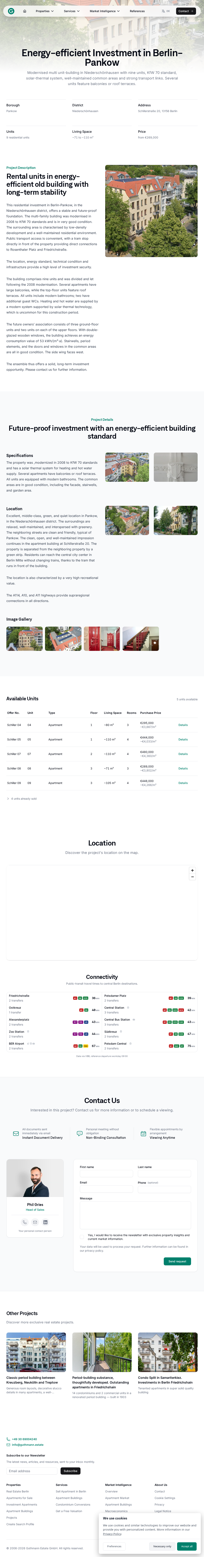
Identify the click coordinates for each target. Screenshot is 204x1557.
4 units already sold (24, 798)
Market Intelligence (103, 11)
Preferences (114, 1546)
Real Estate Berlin (17, 1491)
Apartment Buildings (19, 1511)
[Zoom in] (192, 870)
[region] (102, 913)
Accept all (186, 1546)
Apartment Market (117, 1498)
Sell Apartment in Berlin (71, 1491)
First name (87, 1167)
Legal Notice (163, 1511)
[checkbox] (82, 1237)
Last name (145, 1167)
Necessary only (162, 1546)
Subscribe (70, 1471)
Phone (148, 1182)
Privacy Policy (112, 1534)
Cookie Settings (165, 1498)
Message (86, 1198)
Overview (111, 1491)
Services (70, 11)
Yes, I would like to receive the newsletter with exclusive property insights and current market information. (139, 1237)
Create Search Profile (20, 1524)
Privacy (159, 1504)
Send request (177, 1261)
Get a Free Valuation (69, 1511)
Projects (11, 1517)
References (137, 11)
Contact (183, 11)
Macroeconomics (116, 1511)
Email (83, 1182)
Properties (43, 11)
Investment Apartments (21, 1504)
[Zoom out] (192, 877)
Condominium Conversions (73, 1504)
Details (183, 725)
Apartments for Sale (19, 1498)
